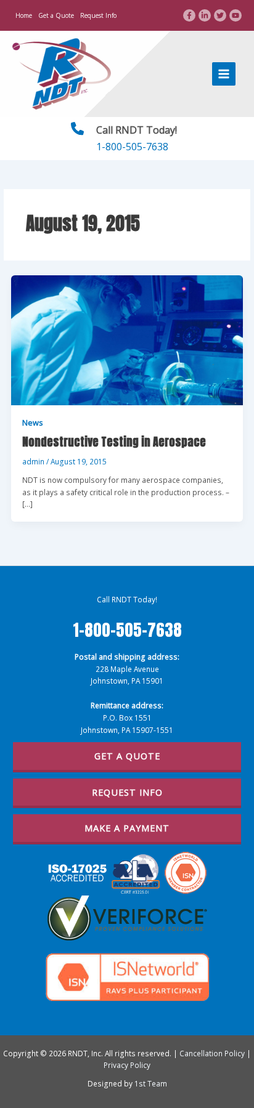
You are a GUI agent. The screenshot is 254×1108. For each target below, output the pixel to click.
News (32, 422)
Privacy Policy (127, 1065)
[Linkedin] (205, 15)
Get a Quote (56, 15)
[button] (127, 757)
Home (23, 15)
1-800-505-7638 (132, 146)
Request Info (98, 15)
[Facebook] (189, 15)
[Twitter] (220, 15)
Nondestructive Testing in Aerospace (114, 442)
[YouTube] (235, 15)
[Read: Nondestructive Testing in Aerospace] (127, 339)
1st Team (150, 1083)
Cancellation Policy (212, 1053)
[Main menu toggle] (224, 74)
